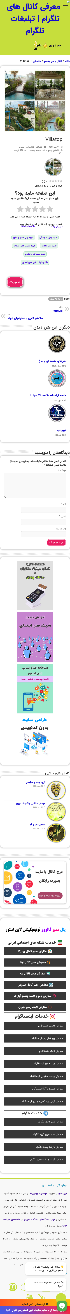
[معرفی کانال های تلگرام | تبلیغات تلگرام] (35, 18)
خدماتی (37, 61)
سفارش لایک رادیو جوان (33, 1007)
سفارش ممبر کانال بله (33, 973)
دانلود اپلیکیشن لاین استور (35, 262)
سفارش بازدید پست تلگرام (49, 1147)
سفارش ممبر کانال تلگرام (50, 1122)
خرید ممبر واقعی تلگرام (24, 245)
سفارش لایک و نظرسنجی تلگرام (46, 1160)
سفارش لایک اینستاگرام (51, 1051)
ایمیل (62, 516)
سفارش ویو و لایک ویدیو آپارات (33, 996)
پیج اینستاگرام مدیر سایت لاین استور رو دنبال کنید (35, 1310)
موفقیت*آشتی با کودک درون (30, 803)
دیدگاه (62, 470)
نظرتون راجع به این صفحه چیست (44, 150)
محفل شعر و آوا (37, 824)
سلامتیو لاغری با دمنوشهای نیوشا (25, 316)
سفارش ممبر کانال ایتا (33, 962)
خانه (67, 61)
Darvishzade (28, 226)
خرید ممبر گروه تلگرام (35, 254)
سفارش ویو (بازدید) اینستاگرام (47, 1038)
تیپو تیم (61, 430)
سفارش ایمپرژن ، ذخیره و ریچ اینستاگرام (42, 1101)
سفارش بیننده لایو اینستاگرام (48, 1064)
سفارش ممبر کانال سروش (33, 985)
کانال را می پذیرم (53, 61)
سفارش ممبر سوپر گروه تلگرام (48, 1134)
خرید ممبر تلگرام (49, 245)
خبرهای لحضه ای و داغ (52, 361)
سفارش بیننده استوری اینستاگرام (46, 1076)
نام (63, 504)
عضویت (15, 282)
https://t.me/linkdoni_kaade (48, 395)
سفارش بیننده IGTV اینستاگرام (47, 1089)
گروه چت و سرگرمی (35, 782)
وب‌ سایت (61, 529)
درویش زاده (56, 226)
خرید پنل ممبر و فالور (23, 237)
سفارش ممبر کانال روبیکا (33, 951)
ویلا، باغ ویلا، (56, 299)
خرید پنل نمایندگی (48, 237)
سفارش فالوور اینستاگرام (50, 1026)
